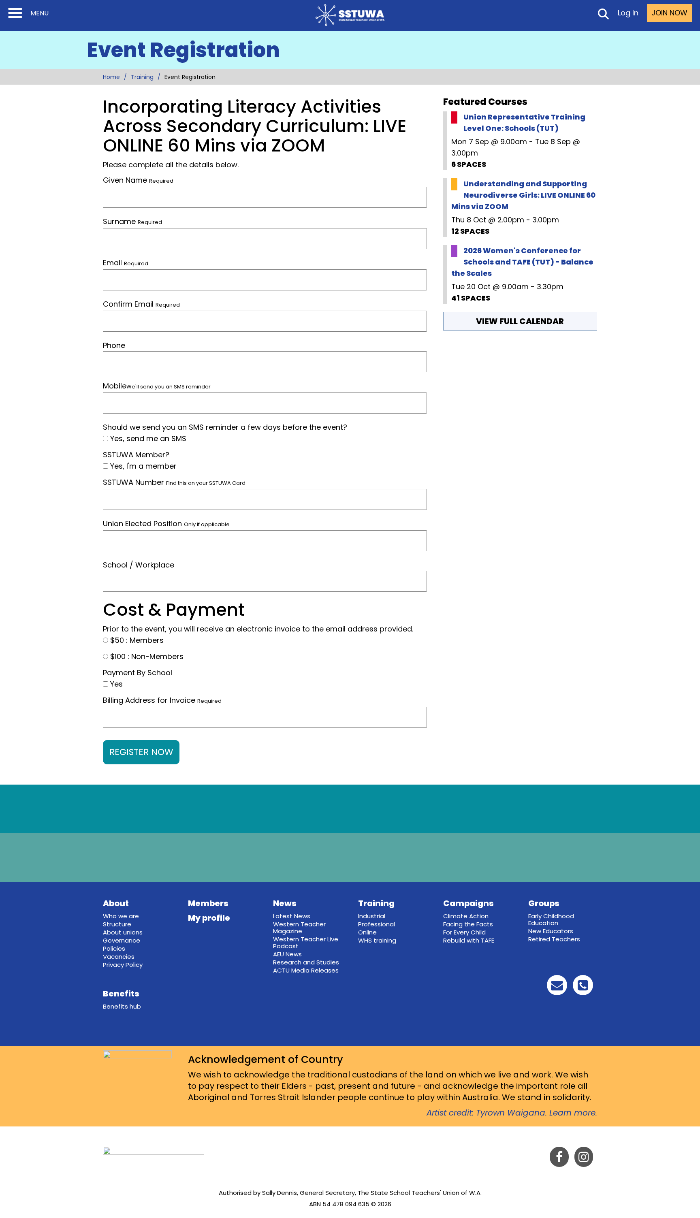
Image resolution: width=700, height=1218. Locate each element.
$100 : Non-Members (146, 656)
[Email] (557, 987)
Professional (376, 924)
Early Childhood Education (551, 919)
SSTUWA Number (174, 482)
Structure (117, 924)
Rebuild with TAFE (468, 940)
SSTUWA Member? (136, 455)
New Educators (550, 931)
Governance (121, 940)
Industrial (371, 916)
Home (111, 77)
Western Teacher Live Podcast (305, 942)
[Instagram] (583, 1159)
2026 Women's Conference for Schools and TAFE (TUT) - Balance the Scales (522, 261)
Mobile (157, 386)
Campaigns (468, 903)
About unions (123, 932)
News (285, 903)
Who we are (121, 916)
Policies (114, 948)
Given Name (138, 180)
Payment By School (137, 673)
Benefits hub (122, 1006)
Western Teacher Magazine (299, 927)
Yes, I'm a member (142, 466)
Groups (543, 903)
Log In (628, 13)
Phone (114, 345)
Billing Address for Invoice (162, 700)
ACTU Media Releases (306, 970)
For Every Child (464, 932)
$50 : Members (136, 640)
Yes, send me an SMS (147, 438)
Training (142, 77)
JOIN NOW (669, 13)
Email (112, 263)
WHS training (377, 940)
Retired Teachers (554, 939)
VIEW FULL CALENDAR (520, 321)
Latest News (291, 916)
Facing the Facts (468, 924)
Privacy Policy (123, 964)
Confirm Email (128, 304)
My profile (209, 918)
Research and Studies (306, 962)
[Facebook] (559, 1159)
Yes (115, 684)
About (116, 903)
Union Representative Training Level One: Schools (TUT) (524, 122)
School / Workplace (138, 565)
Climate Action (466, 916)
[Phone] (583, 987)
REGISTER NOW (141, 752)
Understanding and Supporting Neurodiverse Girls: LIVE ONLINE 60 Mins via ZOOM (523, 195)
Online (367, 932)
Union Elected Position (166, 523)
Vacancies (118, 956)
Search (603, 15)
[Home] (350, 15)
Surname (132, 221)
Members (208, 903)
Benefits (121, 993)
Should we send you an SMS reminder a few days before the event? (225, 427)
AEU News (287, 954)
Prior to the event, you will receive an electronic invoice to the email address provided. (258, 629)
